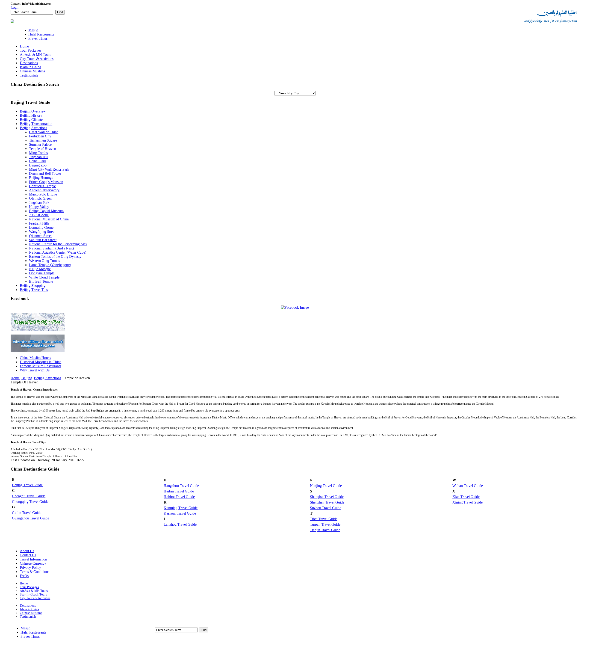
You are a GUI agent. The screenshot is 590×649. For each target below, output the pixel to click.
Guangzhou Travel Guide (30, 518)
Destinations (28, 605)
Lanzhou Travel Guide (180, 524)
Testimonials (28, 616)
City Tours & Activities (35, 598)
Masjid (25, 628)
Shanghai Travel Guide (327, 497)
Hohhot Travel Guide (179, 497)
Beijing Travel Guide (27, 485)
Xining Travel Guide (467, 502)
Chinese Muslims (31, 613)
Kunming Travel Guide (181, 508)
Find (60, 12)
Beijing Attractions (47, 378)
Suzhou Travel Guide (325, 508)
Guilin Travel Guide (26, 513)
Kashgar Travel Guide (180, 513)
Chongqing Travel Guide (30, 502)
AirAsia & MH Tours (34, 591)
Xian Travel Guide (466, 497)
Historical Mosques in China (40, 362)
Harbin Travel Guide (179, 491)
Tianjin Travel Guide (325, 530)
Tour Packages (29, 587)
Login (15, 7)
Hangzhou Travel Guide (181, 486)
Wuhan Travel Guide (467, 486)
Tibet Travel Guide (323, 519)
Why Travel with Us (35, 370)
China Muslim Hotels (35, 358)
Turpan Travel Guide (325, 524)
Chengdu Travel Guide (28, 496)
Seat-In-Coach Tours (33, 594)
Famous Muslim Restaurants (40, 366)
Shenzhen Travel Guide (327, 502)
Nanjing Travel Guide (326, 486)
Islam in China (29, 609)
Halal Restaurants (33, 632)
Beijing (26, 378)
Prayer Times (30, 636)
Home (15, 378)
